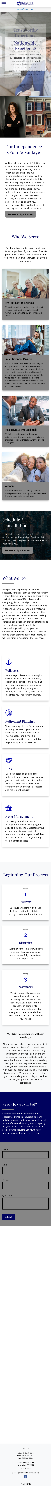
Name (5, 1149)
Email (5, 1164)
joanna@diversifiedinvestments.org (25, 1473)
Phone (5, 1180)
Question (7, 1195)
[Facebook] (25, 1476)
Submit (8, 1216)
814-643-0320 (28, 1453)
